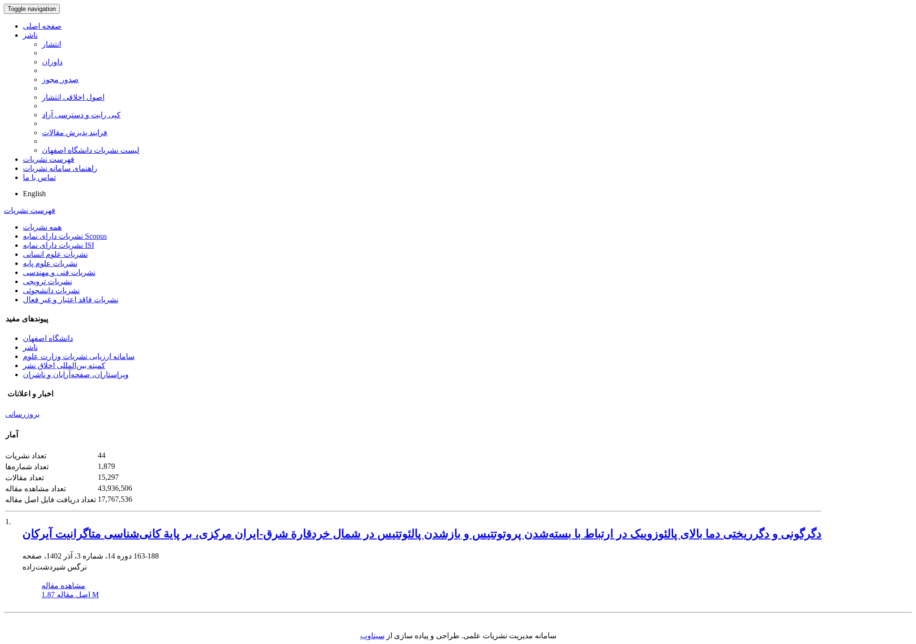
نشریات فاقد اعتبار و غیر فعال (70, 300)
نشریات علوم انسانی (55, 254)
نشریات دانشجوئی (51, 290)
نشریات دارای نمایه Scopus (65, 236)
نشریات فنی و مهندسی (59, 272)
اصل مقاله (70, 595)
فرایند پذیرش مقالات (74, 132)
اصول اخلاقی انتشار (73, 97)
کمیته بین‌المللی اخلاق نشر (64, 365)
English (34, 194)
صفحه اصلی (42, 26)
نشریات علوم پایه (50, 263)
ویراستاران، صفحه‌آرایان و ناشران (76, 374)
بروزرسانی (22, 414)
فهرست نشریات (48, 159)
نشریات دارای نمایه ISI (58, 245)
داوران (52, 62)
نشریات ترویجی (47, 281)
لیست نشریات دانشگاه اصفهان (90, 150)
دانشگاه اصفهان (48, 338)
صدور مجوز (60, 79)
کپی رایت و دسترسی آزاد (81, 115)
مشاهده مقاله (63, 585)
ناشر (30, 35)
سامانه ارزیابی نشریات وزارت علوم (79, 356)
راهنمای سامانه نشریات (60, 168)
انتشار (51, 44)
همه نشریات (42, 227)
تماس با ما (39, 177)
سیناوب (372, 636)
